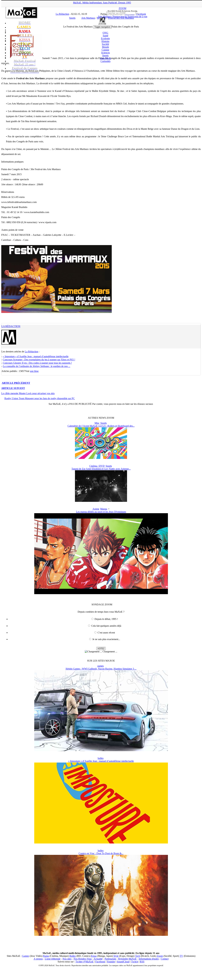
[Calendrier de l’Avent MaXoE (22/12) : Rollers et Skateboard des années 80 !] (101, 458)
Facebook (100, 961)
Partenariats (110, 958)
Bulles (72, 956)
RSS (142, 961)
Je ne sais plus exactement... (106, 639)
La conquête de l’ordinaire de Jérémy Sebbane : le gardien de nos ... (36, 366)
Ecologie (105, 38)
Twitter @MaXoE (84, 961)
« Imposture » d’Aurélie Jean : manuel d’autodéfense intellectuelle (35, 356)
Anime (95, 509)
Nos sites (66, 958)
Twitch (134, 961)
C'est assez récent (106, 632)
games (100, 666)
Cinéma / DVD (97, 466)
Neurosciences (119, 16)
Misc (97, 423)
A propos (38, 958)
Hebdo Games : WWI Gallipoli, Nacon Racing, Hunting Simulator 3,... (101, 668)
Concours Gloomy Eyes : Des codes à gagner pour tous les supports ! (37, 363)
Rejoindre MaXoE (127, 958)
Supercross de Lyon (137, 16)
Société (105, 44)
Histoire (105, 41)
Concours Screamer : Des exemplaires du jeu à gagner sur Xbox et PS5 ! (39, 359)
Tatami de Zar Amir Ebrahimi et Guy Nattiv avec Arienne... (101, 468)
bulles (101, 758)
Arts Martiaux (105, 16)
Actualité (98, 958)
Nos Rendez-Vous (83, 958)
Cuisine (105, 49)
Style (116, 956)
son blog (34, 371)
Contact (165, 958)
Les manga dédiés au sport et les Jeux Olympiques (101, 511)
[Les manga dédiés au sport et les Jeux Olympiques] (101, 593)
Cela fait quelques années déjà (106, 625)
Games (25, 956)
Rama (46, 956)
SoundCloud (123, 961)
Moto (105, 58)
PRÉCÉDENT (16, 383)
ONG (105, 32)
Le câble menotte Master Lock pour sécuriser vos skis (28, 393)
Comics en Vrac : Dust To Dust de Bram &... (101, 853)
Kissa (94, 956)
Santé (105, 35)
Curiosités (105, 61)
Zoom (160, 956)
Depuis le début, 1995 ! (106, 619)
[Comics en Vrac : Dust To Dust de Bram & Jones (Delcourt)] (101, 935)
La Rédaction (10, 326)
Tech (137, 956)
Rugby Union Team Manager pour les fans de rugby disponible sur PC (39, 398)
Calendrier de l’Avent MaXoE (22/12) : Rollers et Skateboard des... (101, 426)
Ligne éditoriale (52, 958)
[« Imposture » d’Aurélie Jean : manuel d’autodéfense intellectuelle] (101, 842)
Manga (103, 509)
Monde (105, 47)
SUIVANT (13, 388)
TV (181, 956)
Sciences (105, 52)
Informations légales (149, 958)
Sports (105, 55)
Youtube (111, 961)
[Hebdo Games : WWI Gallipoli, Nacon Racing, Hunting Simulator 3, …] (101, 750)
